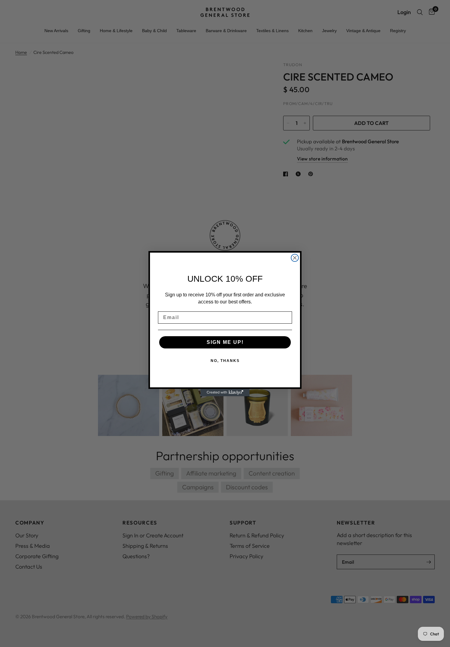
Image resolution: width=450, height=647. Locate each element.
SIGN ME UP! (225, 342)
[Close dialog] (294, 257)
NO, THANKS (225, 361)
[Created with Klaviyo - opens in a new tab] (225, 392)
